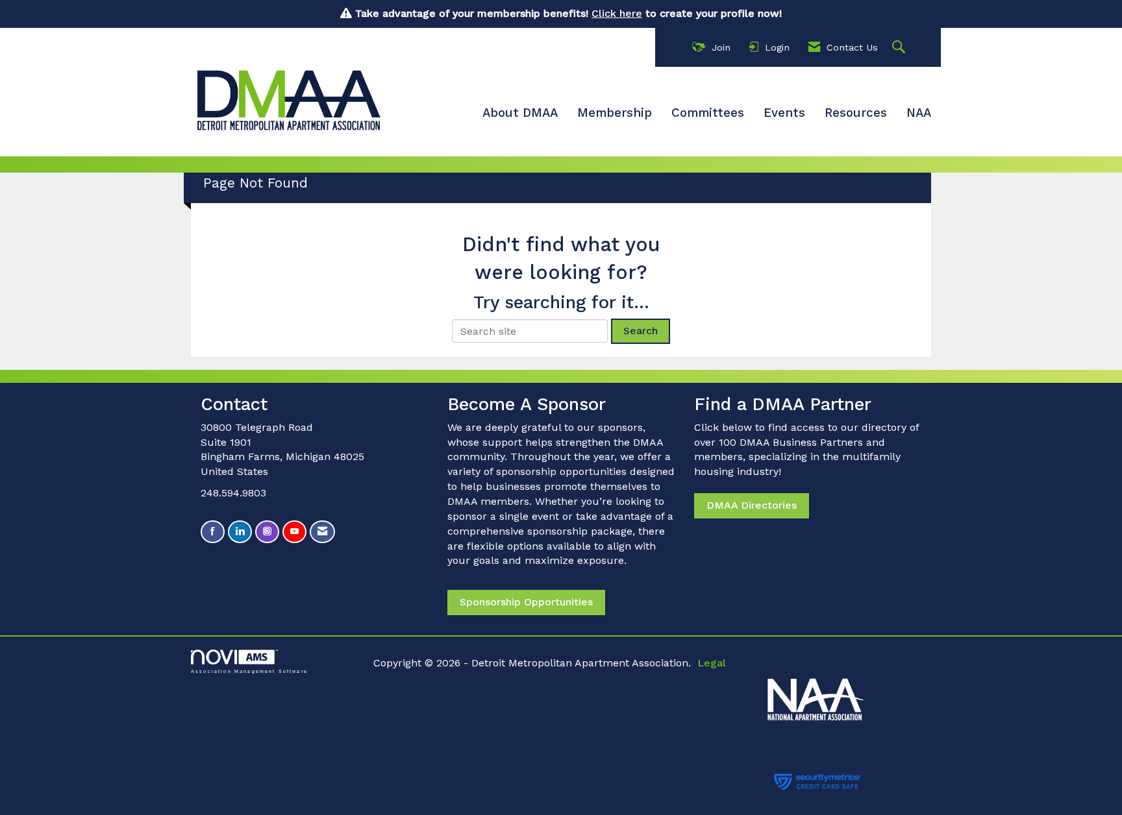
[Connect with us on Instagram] (267, 531)
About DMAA (520, 113)
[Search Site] (900, 48)
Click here (617, 13)
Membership (614, 113)
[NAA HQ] (846, 692)
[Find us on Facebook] (213, 531)
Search (640, 330)
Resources (856, 113)
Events (784, 113)
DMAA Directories (751, 505)
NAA (918, 113)
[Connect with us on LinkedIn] (240, 531)
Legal (711, 663)
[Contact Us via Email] (322, 531)
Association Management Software (249, 671)
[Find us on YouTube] (294, 531)
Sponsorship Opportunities (526, 602)
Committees (707, 113)
